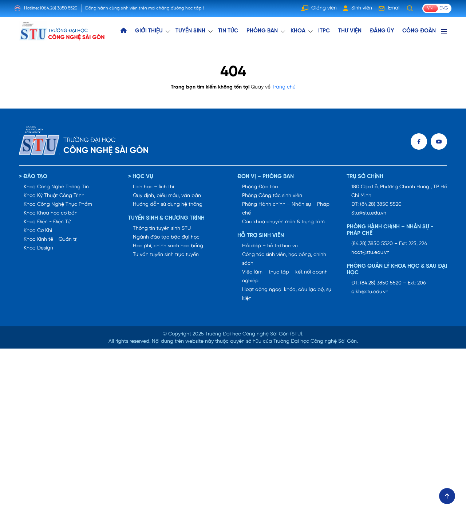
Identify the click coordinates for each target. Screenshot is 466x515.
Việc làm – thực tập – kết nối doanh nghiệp (285, 277)
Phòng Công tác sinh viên (272, 195)
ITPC (324, 31)
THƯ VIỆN (350, 31)
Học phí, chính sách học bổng (168, 246)
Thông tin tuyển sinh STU (162, 228)
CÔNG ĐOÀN (419, 31)
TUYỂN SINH (190, 31)
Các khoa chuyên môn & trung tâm (283, 222)
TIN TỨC (228, 31)
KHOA (298, 31)
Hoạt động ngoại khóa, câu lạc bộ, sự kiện (286, 294)
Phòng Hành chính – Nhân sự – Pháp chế (285, 209)
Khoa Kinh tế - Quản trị (51, 239)
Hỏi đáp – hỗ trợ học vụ (270, 246)
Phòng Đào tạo (260, 187)
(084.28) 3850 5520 (59, 8)
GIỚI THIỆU (149, 31)
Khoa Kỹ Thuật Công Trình (54, 195)
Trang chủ (284, 87)
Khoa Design (38, 248)
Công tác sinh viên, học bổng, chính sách (284, 259)
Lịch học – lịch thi (153, 187)
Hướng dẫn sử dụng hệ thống (167, 204)
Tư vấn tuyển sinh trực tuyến (166, 255)
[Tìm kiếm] (410, 8)
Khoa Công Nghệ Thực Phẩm (58, 204)
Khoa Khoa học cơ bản (51, 213)
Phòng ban (262, 31)
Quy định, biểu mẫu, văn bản (167, 195)
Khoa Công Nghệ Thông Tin (56, 187)
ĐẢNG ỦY (382, 31)
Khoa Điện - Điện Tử (47, 222)
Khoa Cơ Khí (38, 230)
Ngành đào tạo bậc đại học (166, 237)
